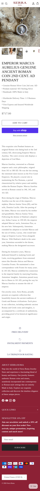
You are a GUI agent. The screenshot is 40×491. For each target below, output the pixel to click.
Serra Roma (10, 483)
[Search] (7, 3)
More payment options (20, 135)
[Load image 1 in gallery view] (20, 27)
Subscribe (20, 448)
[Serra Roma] (20, 3)
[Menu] (2, 3)
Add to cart (20, 123)
